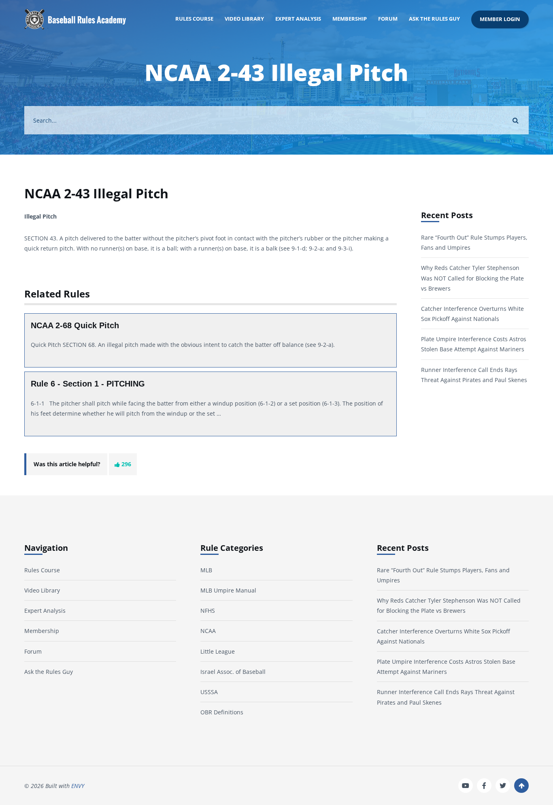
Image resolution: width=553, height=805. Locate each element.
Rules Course (194, 18)
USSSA (209, 692)
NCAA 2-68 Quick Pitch (75, 325)
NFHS (207, 610)
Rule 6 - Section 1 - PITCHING (88, 383)
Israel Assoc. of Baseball (233, 671)
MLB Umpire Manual (228, 590)
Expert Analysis (298, 18)
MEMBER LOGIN (500, 19)
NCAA (208, 631)
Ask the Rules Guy (434, 18)
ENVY (77, 786)
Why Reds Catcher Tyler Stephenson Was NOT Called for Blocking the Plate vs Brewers (472, 278)
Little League (217, 651)
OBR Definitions (221, 712)
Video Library (244, 18)
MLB (206, 570)
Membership (349, 18)
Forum (388, 18)
